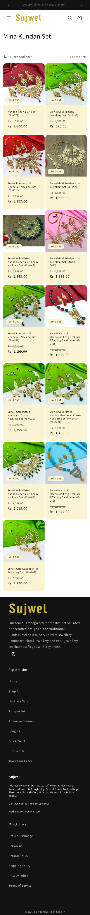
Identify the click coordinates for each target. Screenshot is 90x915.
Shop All (15, 691)
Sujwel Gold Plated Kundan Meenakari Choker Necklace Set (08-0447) (24, 262)
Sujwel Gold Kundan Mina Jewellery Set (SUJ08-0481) (65, 262)
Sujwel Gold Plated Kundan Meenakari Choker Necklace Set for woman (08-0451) (66, 417)
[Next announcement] (82, 5)
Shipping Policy (19, 866)
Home (13, 681)
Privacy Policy (18, 876)
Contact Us (16, 751)
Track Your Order (20, 761)
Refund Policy (18, 856)
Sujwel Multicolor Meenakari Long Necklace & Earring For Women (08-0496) (65, 495)
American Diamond (22, 721)
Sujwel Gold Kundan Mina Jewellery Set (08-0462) (23, 570)
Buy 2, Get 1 (17, 741)
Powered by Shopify (53, 911)
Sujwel (38, 911)
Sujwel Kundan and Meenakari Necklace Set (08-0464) (22, 337)
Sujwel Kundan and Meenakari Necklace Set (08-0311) (22, 187)
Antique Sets (18, 711)
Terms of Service (20, 885)
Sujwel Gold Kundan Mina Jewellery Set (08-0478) (65, 185)
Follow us (15, 846)
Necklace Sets (18, 701)
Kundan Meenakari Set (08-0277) (21, 113)
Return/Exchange (21, 836)
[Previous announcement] (8, 5)
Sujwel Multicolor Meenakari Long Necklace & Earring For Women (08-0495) (65, 338)
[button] (9, 18)
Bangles (14, 731)
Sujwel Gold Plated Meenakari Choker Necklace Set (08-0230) (21, 415)
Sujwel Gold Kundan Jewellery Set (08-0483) (64, 113)
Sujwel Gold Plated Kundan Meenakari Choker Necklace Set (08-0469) (24, 494)
